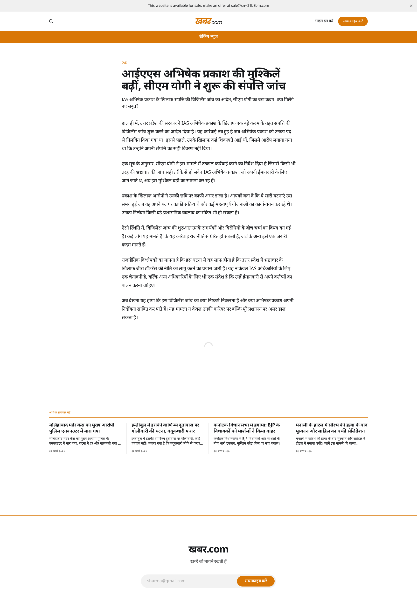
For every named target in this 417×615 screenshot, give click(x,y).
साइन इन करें (324, 21)
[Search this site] (51, 21)
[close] (411, 6)
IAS (124, 63)
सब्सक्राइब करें (353, 21)
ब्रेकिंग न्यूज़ (208, 37)
